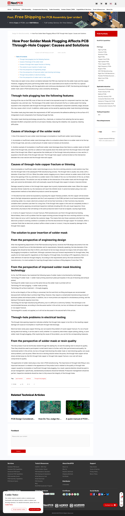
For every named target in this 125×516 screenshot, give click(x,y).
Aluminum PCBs (102, 54)
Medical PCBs (102, 94)
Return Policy (93, 474)
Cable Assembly (54, 9)
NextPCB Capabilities (103, 40)
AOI (99, 114)
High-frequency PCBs (104, 66)
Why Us (64, 469)
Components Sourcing (40, 9)
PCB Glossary (39, 481)
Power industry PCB (104, 91)
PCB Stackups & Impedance (43, 474)
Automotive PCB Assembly (106, 89)
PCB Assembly (26, 9)
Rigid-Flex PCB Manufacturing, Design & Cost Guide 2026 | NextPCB (107, 73)
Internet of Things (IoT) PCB (106, 101)
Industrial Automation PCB (106, 103)
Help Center (93, 467)
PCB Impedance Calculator (42, 471)
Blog (36, 483)
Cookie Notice (9, 504)
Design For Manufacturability (20, 33)
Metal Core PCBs (103, 78)
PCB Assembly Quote (14, 476)
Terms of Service (95, 469)
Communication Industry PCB (107, 106)
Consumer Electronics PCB (106, 99)
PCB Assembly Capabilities (15, 478)
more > (114, 131)
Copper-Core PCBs (103, 59)
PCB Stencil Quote (13, 481)
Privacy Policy (94, 471)
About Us (109, 9)
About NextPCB (68, 463)
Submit (18, 451)
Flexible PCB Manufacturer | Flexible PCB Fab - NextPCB (107, 76)
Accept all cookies (35, 509)
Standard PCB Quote (13, 467)
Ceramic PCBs (102, 52)
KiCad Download (39, 478)
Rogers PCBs (102, 68)
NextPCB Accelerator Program (43, 486)
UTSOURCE (65, 484)
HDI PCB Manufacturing (105, 71)
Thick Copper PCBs (104, 64)
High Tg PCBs (102, 49)
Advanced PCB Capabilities (15, 474)
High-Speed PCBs (103, 61)
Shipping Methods (67, 474)
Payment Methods (67, 471)
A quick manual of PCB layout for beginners (111, 138)
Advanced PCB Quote (14, 471)
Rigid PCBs (101, 57)
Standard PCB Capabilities (15, 469)
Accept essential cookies (19, 509)
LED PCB (100, 80)
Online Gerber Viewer (41, 469)
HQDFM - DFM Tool (40, 467)
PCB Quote (16, 9)
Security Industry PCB (104, 96)
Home (9, 9)
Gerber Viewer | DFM (68, 9)
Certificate (65, 476)
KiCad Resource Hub (41, 476)
